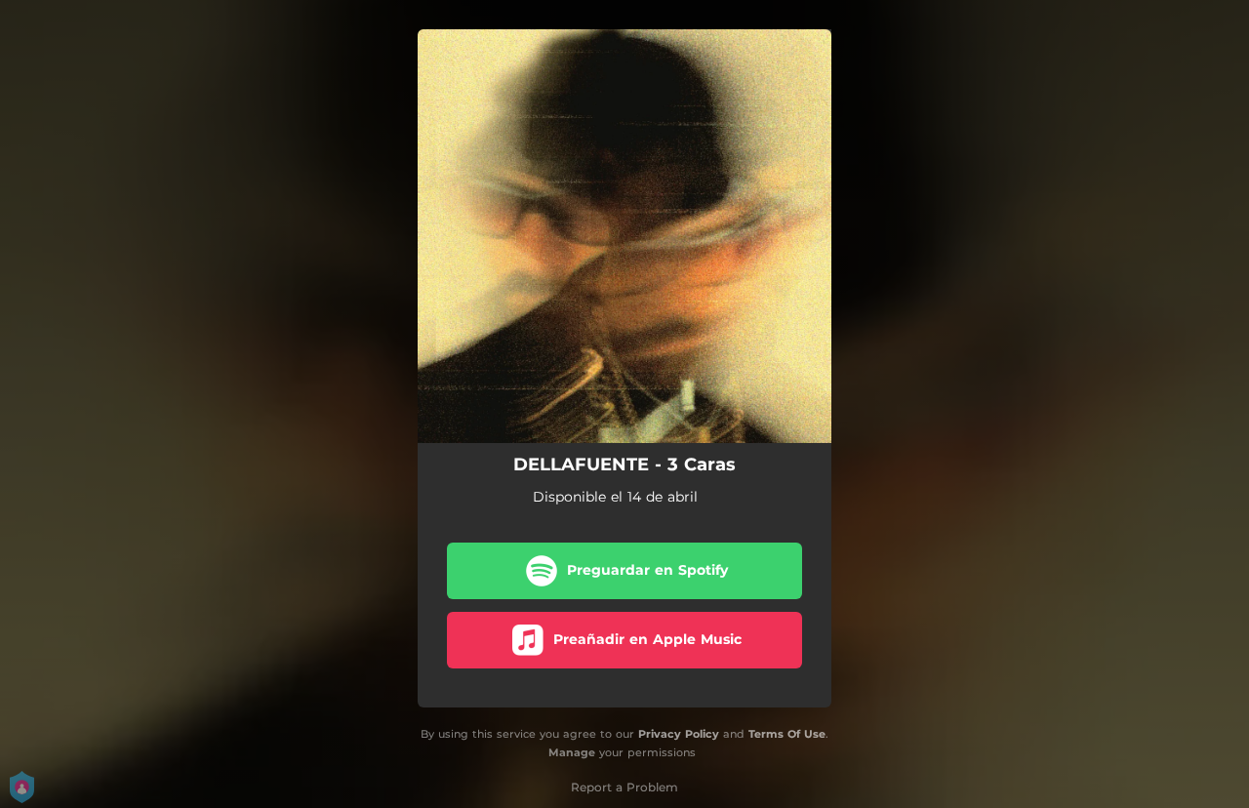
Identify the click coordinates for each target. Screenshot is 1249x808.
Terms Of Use (787, 734)
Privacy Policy (678, 734)
